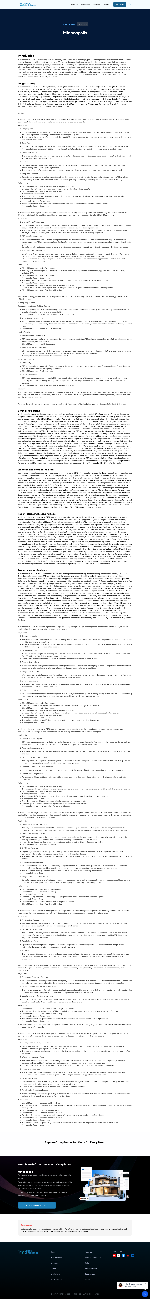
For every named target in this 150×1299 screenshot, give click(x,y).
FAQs (87, 1263)
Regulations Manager (93, 1257)
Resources (54, 1263)
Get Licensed (90, 1274)
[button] (74, 4)
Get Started (120, 4)
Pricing (106, 4)
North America (56, 1279)
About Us (88, 1252)
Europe (87, 1279)
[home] (34, 4)
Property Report (91, 1268)
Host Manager (56, 1257)
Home (53, 1252)
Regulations (85, 4)
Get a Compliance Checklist (37, 1205)
